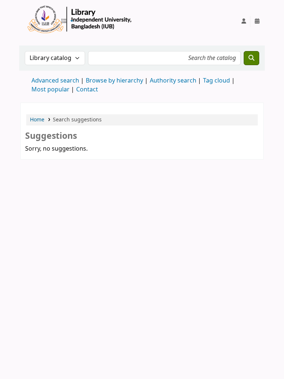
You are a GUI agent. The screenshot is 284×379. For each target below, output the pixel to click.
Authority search (173, 80)
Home (37, 120)
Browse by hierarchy (114, 80)
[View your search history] (257, 21)
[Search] (251, 58)
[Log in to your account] (243, 21)
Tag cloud (216, 80)
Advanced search (55, 80)
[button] (67, 21)
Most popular (50, 89)
